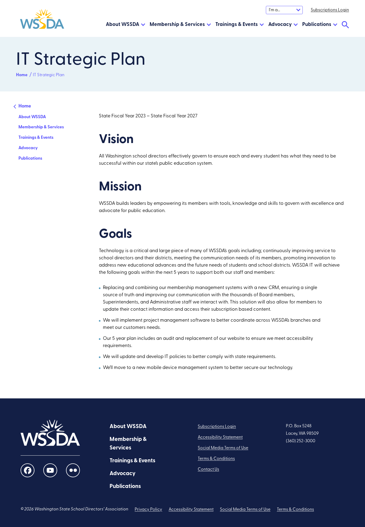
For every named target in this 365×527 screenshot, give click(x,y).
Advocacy (280, 24)
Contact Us (208, 469)
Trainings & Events (236, 24)
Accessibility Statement (220, 437)
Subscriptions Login (217, 427)
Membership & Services (177, 24)
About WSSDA (122, 24)
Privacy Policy (148, 509)
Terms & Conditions (216, 459)
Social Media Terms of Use (223, 448)
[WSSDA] (42, 20)
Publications (316, 24)
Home (22, 75)
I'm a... (274, 10)
